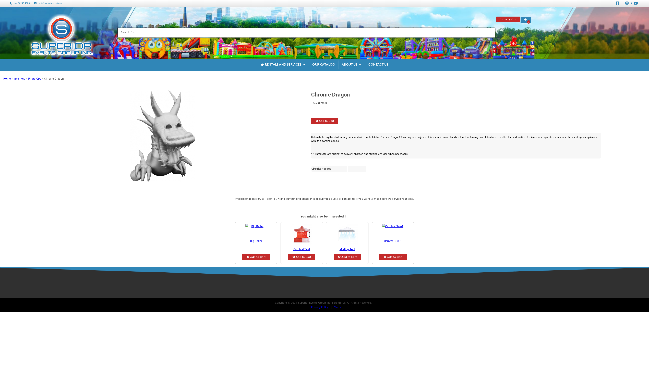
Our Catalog (323, 64)
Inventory (19, 78)
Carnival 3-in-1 (393, 241)
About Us (349, 64)
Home (7, 78)
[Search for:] (306, 32)
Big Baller (256, 241)
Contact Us (378, 64)
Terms (338, 307)
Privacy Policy (320, 307)
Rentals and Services (283, 64)
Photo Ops (34, 78)
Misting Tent (347, 249)
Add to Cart (326, 121)
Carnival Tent (301, 249)
